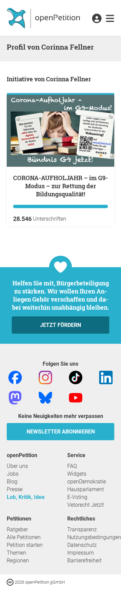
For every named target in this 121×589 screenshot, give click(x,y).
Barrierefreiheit (84, 560)
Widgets (76, 474)
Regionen (18, 560)
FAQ (72, 466)
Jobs (12, 474)
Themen (16, 553)
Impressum (80, 553)
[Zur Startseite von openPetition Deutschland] (44, 18)
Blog (12, 481)
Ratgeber (17, 529)
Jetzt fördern (60, 325)
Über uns (17, 466)
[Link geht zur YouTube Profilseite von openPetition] (75, 397)
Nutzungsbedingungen (94, 537)
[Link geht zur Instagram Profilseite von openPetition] (45, 377)
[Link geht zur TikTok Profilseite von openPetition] (75, 377)
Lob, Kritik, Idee (26, 497)
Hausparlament (85, 489)
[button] (97, 19)
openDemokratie (86, 481)
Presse (15, 489)
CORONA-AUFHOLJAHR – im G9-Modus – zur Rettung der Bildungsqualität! (60, 186)
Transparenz (82, 529)
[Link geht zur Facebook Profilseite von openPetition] (15, 377)
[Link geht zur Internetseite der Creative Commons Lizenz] (11, 582)
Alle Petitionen (24, 537)
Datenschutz (82, 545)
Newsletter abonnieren (61, 431)
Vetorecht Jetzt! (85, 505)
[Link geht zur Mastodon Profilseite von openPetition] (15, 397)
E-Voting (77, 497)
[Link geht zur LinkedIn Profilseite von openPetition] (106, 377)
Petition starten (25, 545)
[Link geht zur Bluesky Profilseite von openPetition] (45, 397)
